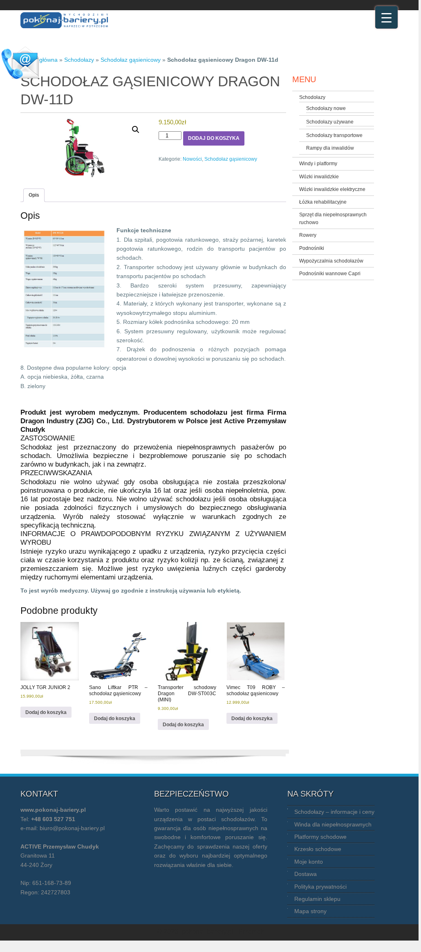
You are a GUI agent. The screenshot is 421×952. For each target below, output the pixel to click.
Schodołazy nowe (326, 108)
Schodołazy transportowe (334, 135)
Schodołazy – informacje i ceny (334, 811)
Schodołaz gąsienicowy (131, 59)
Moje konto (308, 861)
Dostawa (305, 874)
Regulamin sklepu (317, 899)
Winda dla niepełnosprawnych (333, 824)
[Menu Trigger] (386, 17)
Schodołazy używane (330, 122)
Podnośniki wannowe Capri (330, 273)
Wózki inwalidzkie (319, 177)
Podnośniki (311, 248)
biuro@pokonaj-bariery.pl (72, 828)
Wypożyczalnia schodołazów (331, 261)
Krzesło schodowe (317, 849)
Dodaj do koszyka (214, 138)
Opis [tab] (34, 195)
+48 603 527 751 (53, 819)
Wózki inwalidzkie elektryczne (332, 189)
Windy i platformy (318, 163)
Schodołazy (79, 59)
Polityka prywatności (320, 886)
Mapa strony (310, 911)
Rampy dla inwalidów (330, 148)
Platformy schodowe (320, 836)
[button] (135, 129)
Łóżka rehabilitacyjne (323, 202)
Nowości (192, 159)
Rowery (307, 235)
